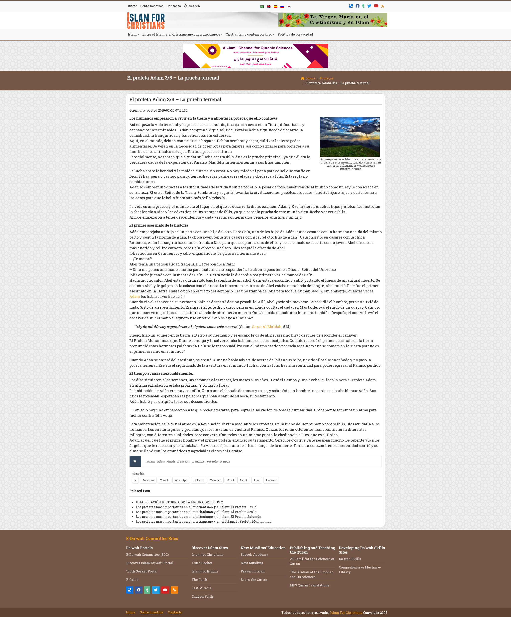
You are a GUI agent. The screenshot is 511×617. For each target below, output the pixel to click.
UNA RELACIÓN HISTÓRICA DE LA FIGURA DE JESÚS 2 (179, 502)
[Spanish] (275, 6)
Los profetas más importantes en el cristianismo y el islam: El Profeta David (196, 507)
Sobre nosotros (151, 6)
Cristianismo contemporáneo (249, 34)
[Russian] (282, 6)
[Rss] (383, 5)
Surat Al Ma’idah (267, 326)
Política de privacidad (295, 34)
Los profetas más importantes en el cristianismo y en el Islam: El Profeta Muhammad (203, 521)
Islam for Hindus (205, 571)
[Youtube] (376, 5)
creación (183, 461)
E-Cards (132, 579)
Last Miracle (202, 588)
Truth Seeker (202, 563)
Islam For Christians (346, 612)
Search (194, 6)
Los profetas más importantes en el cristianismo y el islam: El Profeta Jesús (196, 512)
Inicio (132, 6)
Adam (134, 296)
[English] (268, 6)
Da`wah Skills (350, 559)
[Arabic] (261, 6)
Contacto (174, 6)
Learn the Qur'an (254, 579)
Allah (170, 461)
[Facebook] (358, 5)
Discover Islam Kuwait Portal (149, 563)
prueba (225, 461)
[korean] (289, 6)
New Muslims (252, 563)
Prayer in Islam (253, 571)
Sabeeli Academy (254, 554)
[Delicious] (351, 5)
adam (150, 461)
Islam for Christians (207, 554)
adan (160, 461)
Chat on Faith (202, 596)
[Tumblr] (364, 5)
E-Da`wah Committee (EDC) (147, 554)
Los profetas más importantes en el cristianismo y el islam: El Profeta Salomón (198, 516)
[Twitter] (369, 5)
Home (130, 612)
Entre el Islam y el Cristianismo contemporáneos (181, 34)
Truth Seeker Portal (141, 571)
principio (198, 461)
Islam (132, 34)
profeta (212, 461)
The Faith (199, 579)
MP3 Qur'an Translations (309, 585)
